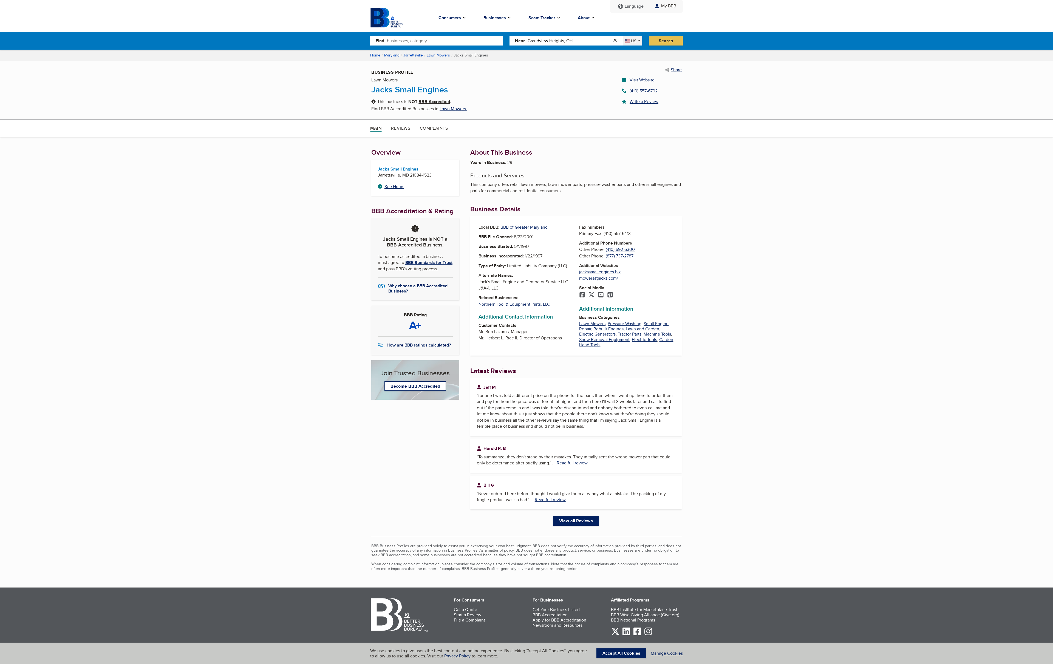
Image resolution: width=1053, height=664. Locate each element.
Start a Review (467, 615)
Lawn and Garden (642, 329)
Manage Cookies (667, 653)
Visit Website (642, 80)
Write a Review (644, 101)
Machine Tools (657, 334)
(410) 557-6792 (644, 90)
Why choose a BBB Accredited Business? (418, 288)
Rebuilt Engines (608, 329)
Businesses (494, 18)
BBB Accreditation (550, 615)
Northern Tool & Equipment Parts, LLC (514, 304)
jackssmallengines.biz (600, 272)
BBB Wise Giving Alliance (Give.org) (645, 615)
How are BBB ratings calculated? (419, 345)
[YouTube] (601, 295)
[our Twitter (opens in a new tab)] (615, 634)
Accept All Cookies (621, 653)
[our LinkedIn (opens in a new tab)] (626, 634)
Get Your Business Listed (556, 609)
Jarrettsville (413, 55)
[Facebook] (582, 295)
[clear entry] (616, 41)
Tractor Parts (629, 334)
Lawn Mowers (438, 55)
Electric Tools (644, 339)
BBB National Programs (633, 620)
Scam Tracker (541, 18)
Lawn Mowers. (453, 109)
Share (676, 70)
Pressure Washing (624, 323)
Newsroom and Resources (557, 625)
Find (380, 41)
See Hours (394, 186)
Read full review (572, 463)
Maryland (392, 55)
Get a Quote (465, 609)
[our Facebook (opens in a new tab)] (637, 634)
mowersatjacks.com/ (598, 278)
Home (375, 55)
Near (520, 41)
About (584, 18)
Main (376, 128)
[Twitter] (591, 295)
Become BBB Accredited (415, 386)
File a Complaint (469, 620)
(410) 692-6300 (620, 249)
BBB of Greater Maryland (524, 227)
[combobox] (445, 41)
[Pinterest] (610, 295)
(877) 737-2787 (619, 256)
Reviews (400, 128)
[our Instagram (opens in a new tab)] (648, 634)
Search (666, 41)
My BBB (668, 5)
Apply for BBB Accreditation (559, 620)
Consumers (449, 18)
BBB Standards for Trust (428, 262)
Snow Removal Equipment (604, 339)
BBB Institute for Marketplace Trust (644, 609)
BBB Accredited (434, 101)
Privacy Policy (457, 656)
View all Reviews (576, 521)
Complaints (434, 128)
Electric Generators (597, 334)
